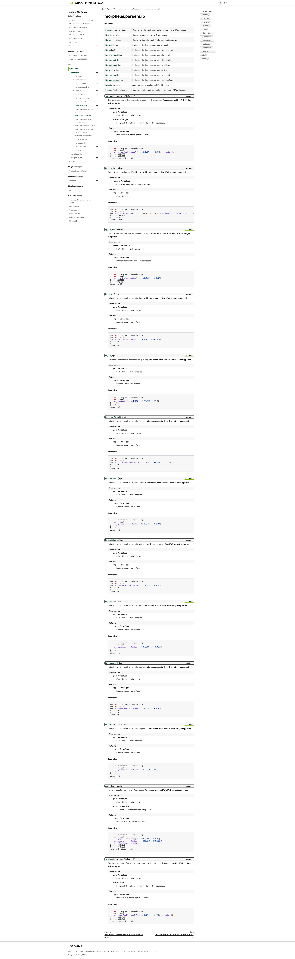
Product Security (142, 951)
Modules (72, 181)
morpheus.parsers (80, 105)
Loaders (72, 190)
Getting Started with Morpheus (81, 20)
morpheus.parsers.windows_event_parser (84, 130)
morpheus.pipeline (80, 139)
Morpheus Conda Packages (79, 24)
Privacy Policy (73, 951)
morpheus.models (79, 102)
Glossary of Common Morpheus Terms (81, 201)
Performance (74, 206)
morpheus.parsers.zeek (84, 136)
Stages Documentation (78, 171)
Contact (153, 951)
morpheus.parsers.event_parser (84, 110)
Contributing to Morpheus (79, 59)
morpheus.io (77, 91)
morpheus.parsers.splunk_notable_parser (84, 120)
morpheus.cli (78, 76)
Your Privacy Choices (87, 951)
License (72, 221)
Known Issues (74, 214)
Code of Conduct (75, 217)
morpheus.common (80, 80)
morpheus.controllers (81, 87)
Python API (73, 69)
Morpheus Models (76, 38)
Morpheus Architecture (78, 55)
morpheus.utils (78, 150)
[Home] (103, 9)
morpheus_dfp (76, 154)
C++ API (72, 161)
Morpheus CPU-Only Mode (79, 35)
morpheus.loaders (80, 94)
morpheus (75, 72)
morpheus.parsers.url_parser (86, 126)
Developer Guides (76, 46)
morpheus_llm (76, 158)
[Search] (220, 3)
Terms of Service (102, 951)
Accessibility (115, 951)
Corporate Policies (128, 951)
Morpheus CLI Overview (78, 27)
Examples (73, 42)
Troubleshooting (75, 210)
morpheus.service (79, 143)
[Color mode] (225, 3)
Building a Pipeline (76, 31)
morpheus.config (79, 83)
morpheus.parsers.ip (83, 115)
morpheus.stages (79, 147)
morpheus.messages (81, 98)
